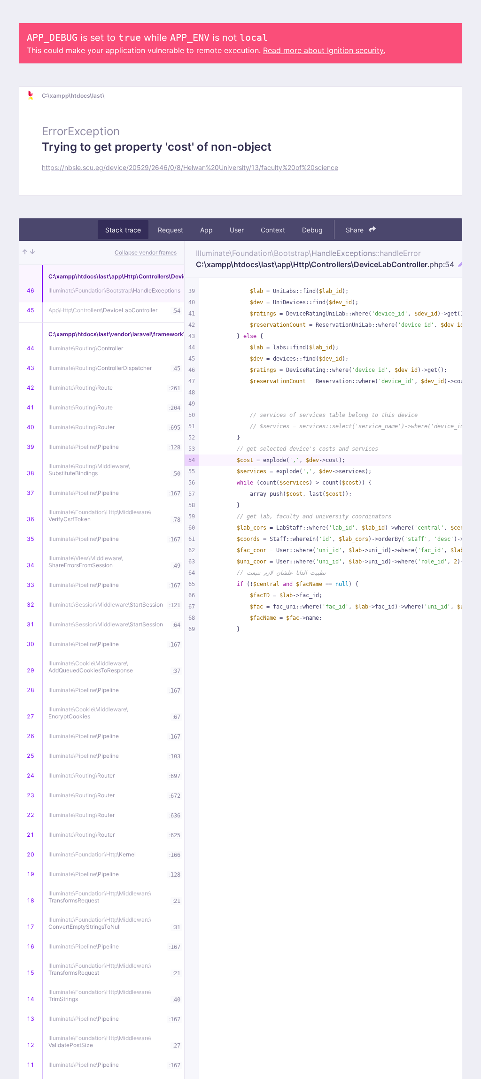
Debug (312, 230)
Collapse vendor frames (146, 252)
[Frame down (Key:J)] (32, 252)
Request (170, 230)
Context (273, 230)
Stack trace (123, 230)
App (206, 230)
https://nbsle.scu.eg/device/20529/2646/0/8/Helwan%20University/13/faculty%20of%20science (190, 167)
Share (355, 230)
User (237, 230)
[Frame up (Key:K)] (25, 252)
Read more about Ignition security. (324, 50)
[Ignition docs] (34, 95)
